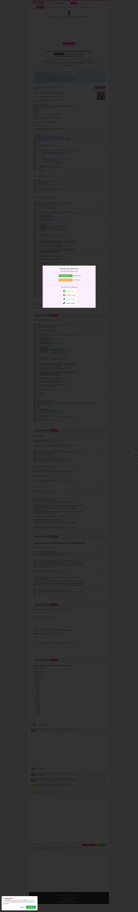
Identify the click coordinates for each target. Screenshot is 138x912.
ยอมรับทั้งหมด (31, 907)
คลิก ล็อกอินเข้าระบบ (65, 280)
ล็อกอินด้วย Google (71, 295)
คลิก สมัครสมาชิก (65, 276)
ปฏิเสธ (22, 907)
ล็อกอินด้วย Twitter (70, 299)
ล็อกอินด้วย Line (70, 291)
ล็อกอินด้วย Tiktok (70, 303)
